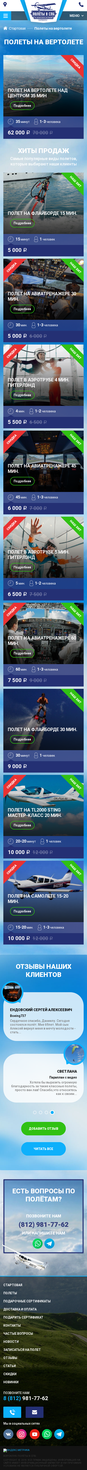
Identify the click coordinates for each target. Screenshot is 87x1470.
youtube (35, 1434)
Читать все (43, 1149)
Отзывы (10, 1358)
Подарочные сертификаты (27, 1301)
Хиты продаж (43, 156)
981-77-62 (81, 4)
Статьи (9, 1366)
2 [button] (40, 1112)
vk (8, 1434)
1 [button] (35, 1112)
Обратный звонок (12, 1412)
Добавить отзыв (43, 1128)
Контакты (12, 1325)
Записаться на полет (22, 1350)
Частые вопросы (18, 1333)
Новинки (11, 1382)
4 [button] (52, 1112)
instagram (22, 1434)
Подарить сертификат (23, 1317)
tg (59, 1434)
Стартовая (17, 28)
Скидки (10, 1374)
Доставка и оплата (20, 1309)
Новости (11, 1341)
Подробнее (22, 105)
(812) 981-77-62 (43, 1224)
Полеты (10, 1293)
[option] (43, 1042)
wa (47, 1434)
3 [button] (46, 1112)
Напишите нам (35, 1412)
